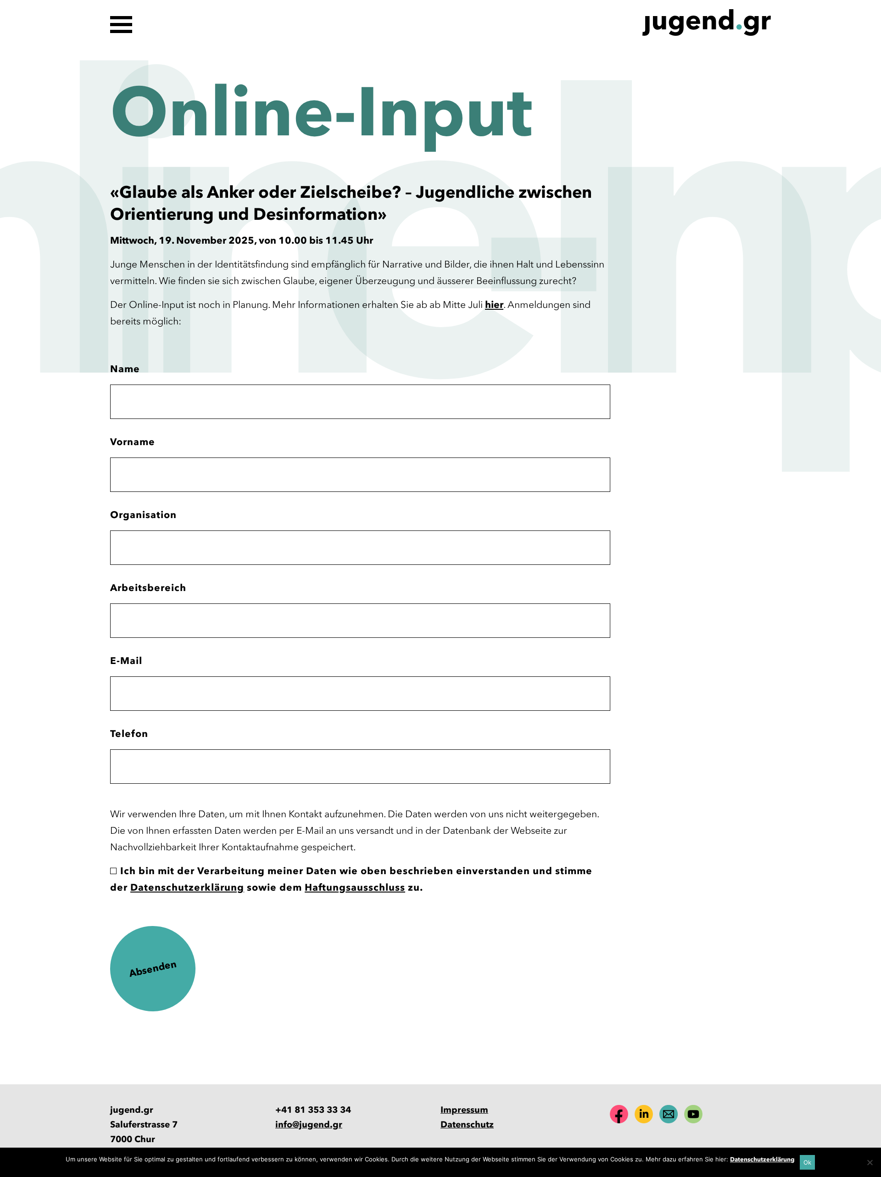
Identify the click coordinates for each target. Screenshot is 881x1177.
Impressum (464, 1109)
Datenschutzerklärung (187, 887)
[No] (869, 1162)
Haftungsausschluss (355, 887)
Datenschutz (467, 1124)
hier (494, 304)
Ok (807, 1162)
